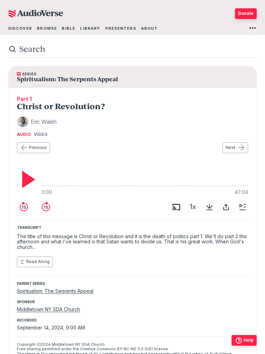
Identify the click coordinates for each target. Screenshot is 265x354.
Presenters (120, 28)
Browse (47, 28)
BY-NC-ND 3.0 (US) (135, 348)
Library (90, 28)
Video (41, 134)
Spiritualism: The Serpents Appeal (55, 291)
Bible (68, 28)
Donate (246, 13)
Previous (38, 147)
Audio (24, 134)
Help (249, 340)
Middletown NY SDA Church (48, 309)
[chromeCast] (176, 207)
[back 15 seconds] (24, 207)
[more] (252, 28)
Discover (20, 28)
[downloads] (209, 207)
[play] (26, 179)
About (149, 28)
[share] (226, 207)
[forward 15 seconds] (46, 207)
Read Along (38, 261)
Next (230, 147)
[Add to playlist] (242, 207)
